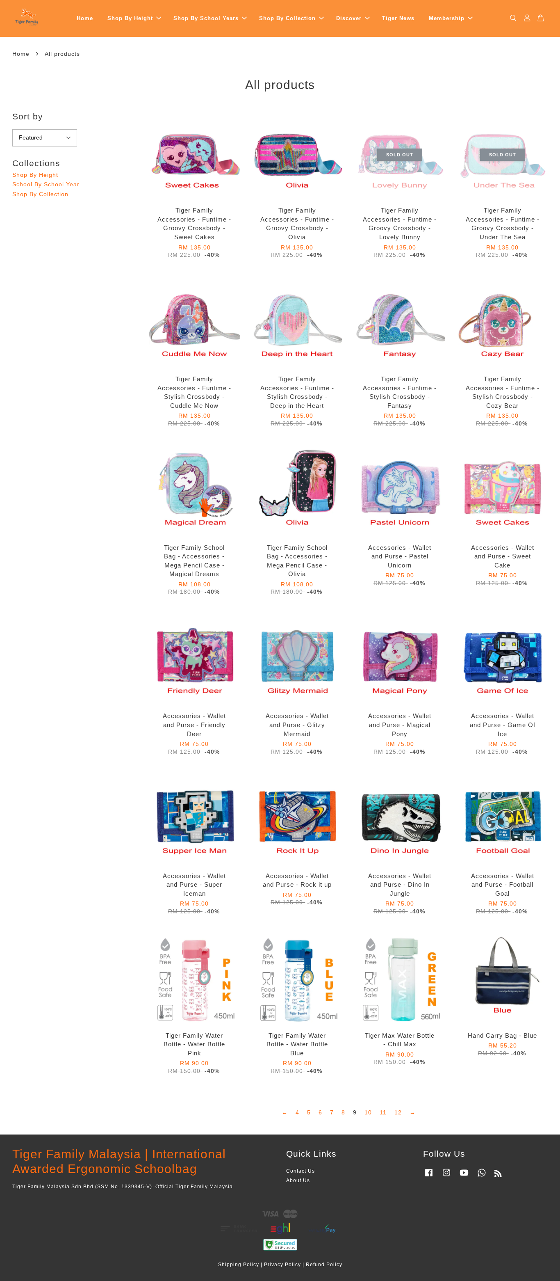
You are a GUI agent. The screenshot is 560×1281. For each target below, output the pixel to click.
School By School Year (46, 184)
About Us (298, 1180)
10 (368, 1112)
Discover (349, 18)
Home (85, 18)
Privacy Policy (282, 1264)
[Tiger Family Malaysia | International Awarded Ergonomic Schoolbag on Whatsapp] (481, 1177)
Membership (446, 18)
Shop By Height (130, 18)
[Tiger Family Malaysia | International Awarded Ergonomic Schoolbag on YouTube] (464, 1177)
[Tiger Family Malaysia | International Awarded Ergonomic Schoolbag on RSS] (498, 1175)
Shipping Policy (238, 1264)
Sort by (27, 116)
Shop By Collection (287, 18)
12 (398, 1112)
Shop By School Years (206, 18)
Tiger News (398, 18)
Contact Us (300, 1171)
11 (383, 1112)
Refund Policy (324, 1264)
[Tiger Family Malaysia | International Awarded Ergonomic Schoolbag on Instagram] (446, 1177)
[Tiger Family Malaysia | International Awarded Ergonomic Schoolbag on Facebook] (429, 1177)
